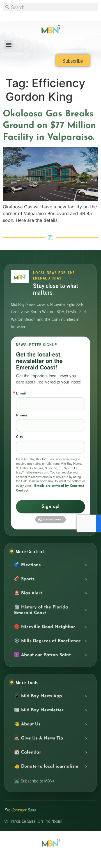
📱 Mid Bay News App (38, 696)
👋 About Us (27, 724)
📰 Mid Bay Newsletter (39, 710)
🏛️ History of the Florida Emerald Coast (41, 610)
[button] (8, 44)
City (19, 437)
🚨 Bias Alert (28, 593)
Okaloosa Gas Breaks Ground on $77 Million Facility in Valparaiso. (50, 126)
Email (21, 393)
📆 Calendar (27, 752)
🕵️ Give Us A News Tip (38, 738)
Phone (21, 415)
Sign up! (50, 506)
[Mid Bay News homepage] (20, 276)
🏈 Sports (24, 579)
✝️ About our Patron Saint (42, 655)
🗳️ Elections (27, 565)
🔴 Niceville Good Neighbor (44, 627)
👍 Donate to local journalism (46, 766)
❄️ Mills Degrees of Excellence (47, 641)
